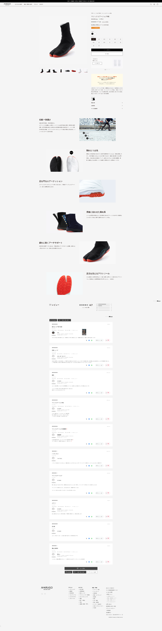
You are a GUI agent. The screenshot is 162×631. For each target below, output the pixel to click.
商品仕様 (93, 102)
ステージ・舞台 (96, 589)
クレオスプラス (73, 596)
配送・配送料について (111, 597)
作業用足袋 (82, 591)
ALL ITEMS (99, 13)
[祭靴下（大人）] (117, 63)
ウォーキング (96, 591)
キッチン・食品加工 (97, 604)
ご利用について (109, 593)
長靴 (81, 598)
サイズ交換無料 (94, 108)
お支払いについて (110, 595)
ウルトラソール (73, 594)
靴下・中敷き (82, 600)
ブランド (70, 587)
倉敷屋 (71, 591)
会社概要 (108, 611)
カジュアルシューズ (84, 596)
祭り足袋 (81, 589)
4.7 (90, 305)
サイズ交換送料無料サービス (112, 589)
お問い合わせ (108, 603)
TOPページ (93, 13)
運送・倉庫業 (96, 602)
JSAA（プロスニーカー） (98, 605)
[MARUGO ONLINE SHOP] (7, 4)
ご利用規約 (108, 609)
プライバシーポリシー (110, 607)
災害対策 (95, 593)
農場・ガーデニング (97, 594)
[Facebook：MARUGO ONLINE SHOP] (45, 593)
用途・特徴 (94, 587)
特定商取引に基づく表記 (111, 605)
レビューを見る (105, 21)
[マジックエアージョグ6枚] (42, 71)
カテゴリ (80, 587)
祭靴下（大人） (95, 60)
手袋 (81, 602)
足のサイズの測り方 (110, 587)
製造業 (94, 596)
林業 (94, 598)
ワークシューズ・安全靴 (84, 594)
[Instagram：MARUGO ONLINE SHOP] (42, 593)
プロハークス (72, 598)
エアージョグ (72, 589)
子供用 (94, 607)
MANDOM (72, 593)
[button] (36, 4)
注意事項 (93, 105)
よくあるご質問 (109, 591)
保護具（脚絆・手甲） (84, 604)
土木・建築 (95, 600)
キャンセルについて (111, 601)
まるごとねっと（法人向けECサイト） (114, 614)
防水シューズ (104, 79)
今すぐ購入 (107, 53)
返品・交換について (111, 599)
